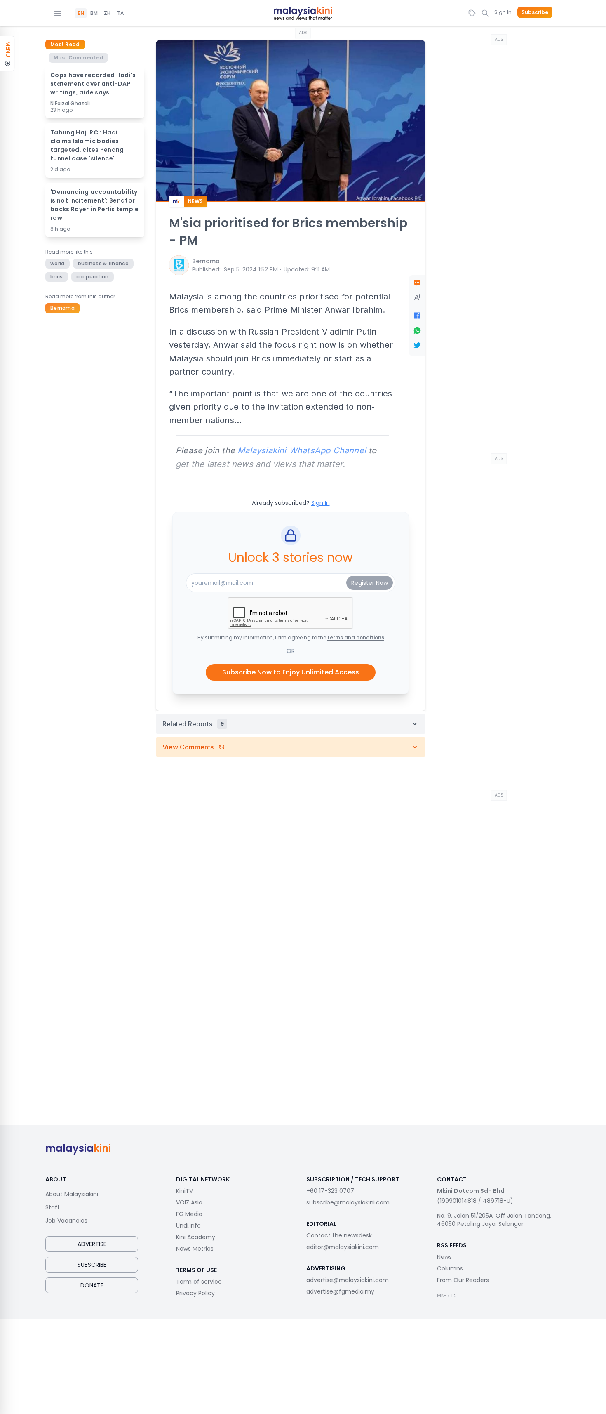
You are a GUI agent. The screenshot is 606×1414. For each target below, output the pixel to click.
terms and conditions (355, 637)
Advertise (92, 1244)
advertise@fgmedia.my (340, 1291)
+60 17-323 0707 (330, 1191)
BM (94, 13)
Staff (52, 1207)
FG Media (189, 1214)
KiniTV (184, 1191)
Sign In (503, 12)
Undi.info (188, 1225)
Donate (91, 1285)
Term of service (199, 1281)
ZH (107, 13)
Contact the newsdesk (339, 1235)
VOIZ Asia (189, 1202)
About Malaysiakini (71, 1194)
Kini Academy (195, 1237)
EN (81, 13)
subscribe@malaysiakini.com (348, 1202)
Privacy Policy (195, 1293)
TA (120, 13)
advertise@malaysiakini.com (347, 1280)
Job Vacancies (66, 1220)
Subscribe (534, 12)
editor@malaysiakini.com (342, 1247)
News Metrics (195, 1248)
